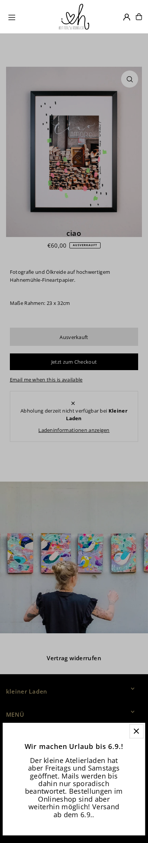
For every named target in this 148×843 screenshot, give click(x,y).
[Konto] (126, 17)
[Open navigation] (30, 16)
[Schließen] (136, 731)
